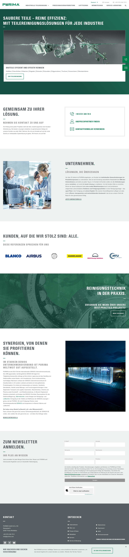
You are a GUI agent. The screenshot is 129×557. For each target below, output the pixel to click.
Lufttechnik (83, 5)
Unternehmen (69, 459)
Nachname (99, 450)
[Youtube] (14, 543)
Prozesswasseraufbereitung (64, 5)
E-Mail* (67, 441)
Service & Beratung (114, 5)
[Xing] (9, 543)
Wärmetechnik (97, 5)
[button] (94, 2)
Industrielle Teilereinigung (36, 5)
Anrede (98, 441)
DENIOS (19, 403)
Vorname (67, 450)
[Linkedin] (5, 543)
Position (98, 459)
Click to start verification (81, 491)
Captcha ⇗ (89, 494)
